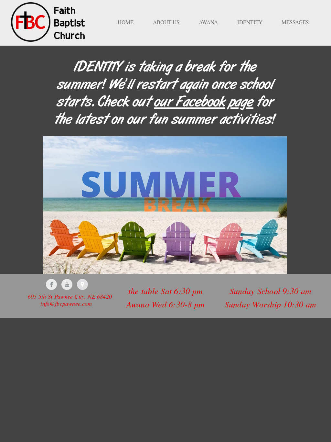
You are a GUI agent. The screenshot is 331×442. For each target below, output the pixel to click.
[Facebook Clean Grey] (51, 284)
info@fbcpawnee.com (66, 303)
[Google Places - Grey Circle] (82, 284)
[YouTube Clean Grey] (66, 284)
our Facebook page (203, 102)
